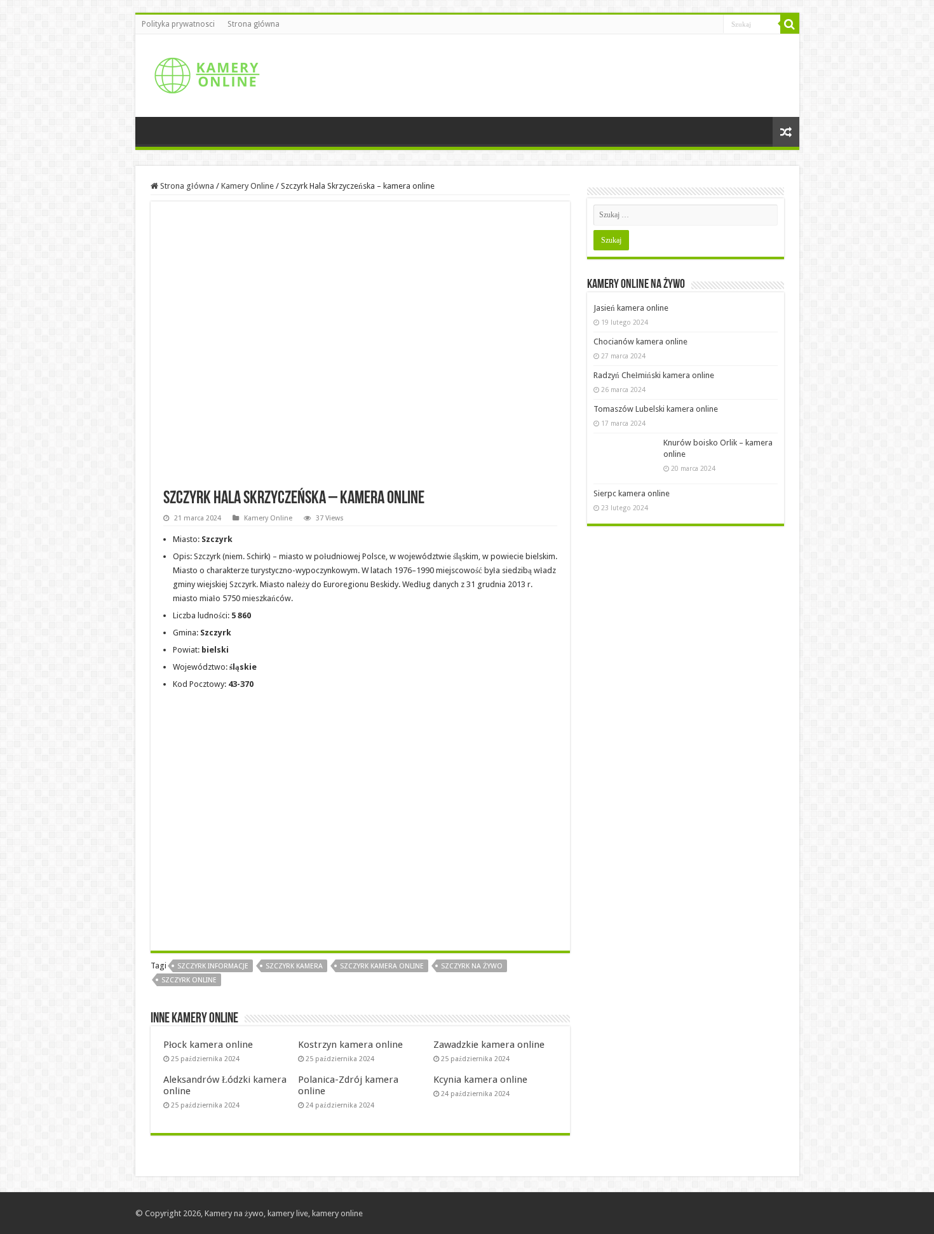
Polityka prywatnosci (178, 24)
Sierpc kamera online (631, 493)
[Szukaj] (789, 24)
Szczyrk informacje (212, 966)
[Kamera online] (205, 73)
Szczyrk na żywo (472, 966)
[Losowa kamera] (786, 132)
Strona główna (253, 24)
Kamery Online (247, 186)
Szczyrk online (189, 980)
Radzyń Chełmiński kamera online (653, 375)
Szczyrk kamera (294, 966)
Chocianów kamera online (640, 341)
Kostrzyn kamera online (350, 1044)
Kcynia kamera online (480, 1079)
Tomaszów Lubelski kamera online (655, 409)
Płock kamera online (208, 1044)
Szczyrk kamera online (382, 966)
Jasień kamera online (630, 308)
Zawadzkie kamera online (489, 1044)
